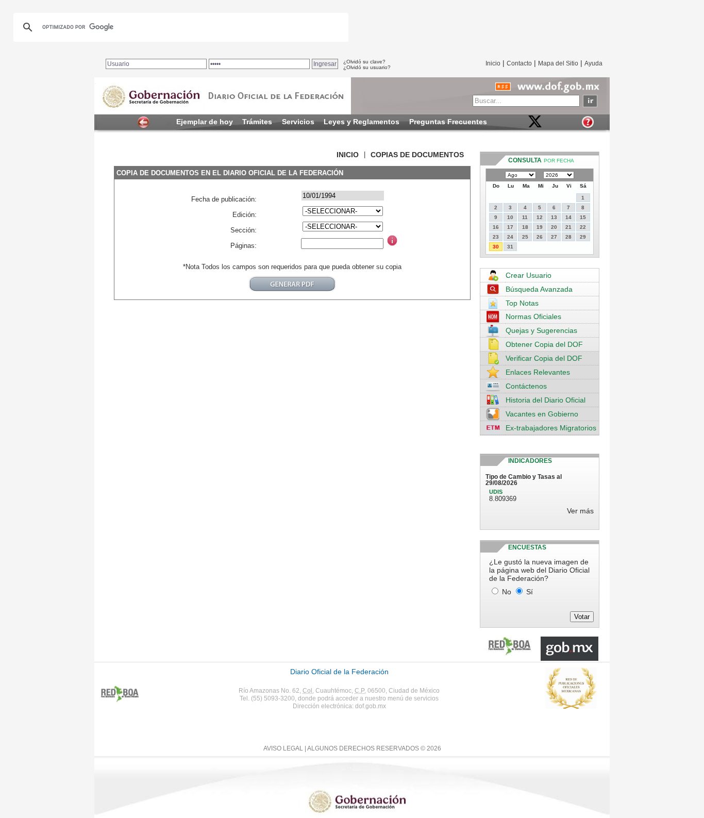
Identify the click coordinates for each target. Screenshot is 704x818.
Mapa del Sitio (558, 63)
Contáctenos (526, 386)
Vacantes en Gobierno (542, 414)
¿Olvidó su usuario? (367, 67)
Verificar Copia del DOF (544, 358)
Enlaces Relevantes (538, 372)
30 (496, 246)
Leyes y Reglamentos (361, 122)
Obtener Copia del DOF (544, 344)
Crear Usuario (528, 275)
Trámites (257, 122)
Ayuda (593, 63)
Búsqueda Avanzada (539, 289)
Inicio (492, 63)
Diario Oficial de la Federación (339, 671)
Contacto (519, 63)
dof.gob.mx (370, 706)
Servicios (298, 122)
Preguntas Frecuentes (448, 122)
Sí (529, 592)
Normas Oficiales (533, 316)
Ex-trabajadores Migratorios (551, 428)
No (506, 592)
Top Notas (522, 303)
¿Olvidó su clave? (364, 61)
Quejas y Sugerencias (541, 330)
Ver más (580, 511)
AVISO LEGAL (283, 748)
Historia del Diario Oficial (545, 400)
